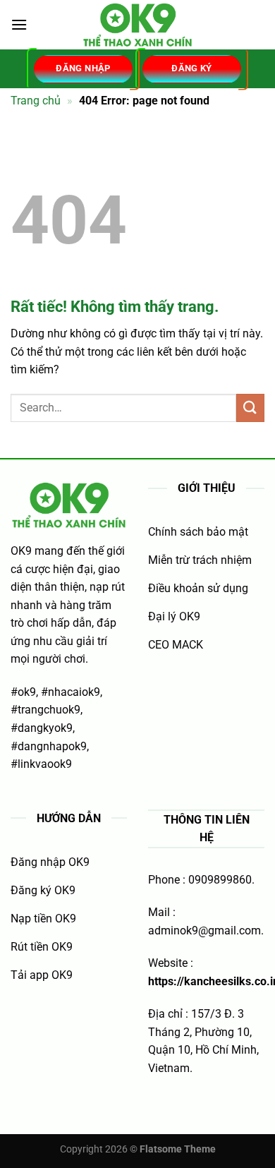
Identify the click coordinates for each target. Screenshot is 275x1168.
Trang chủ (36, 100)
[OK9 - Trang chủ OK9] (137, 24)
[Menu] (19, 24)
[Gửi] (250, 407)
